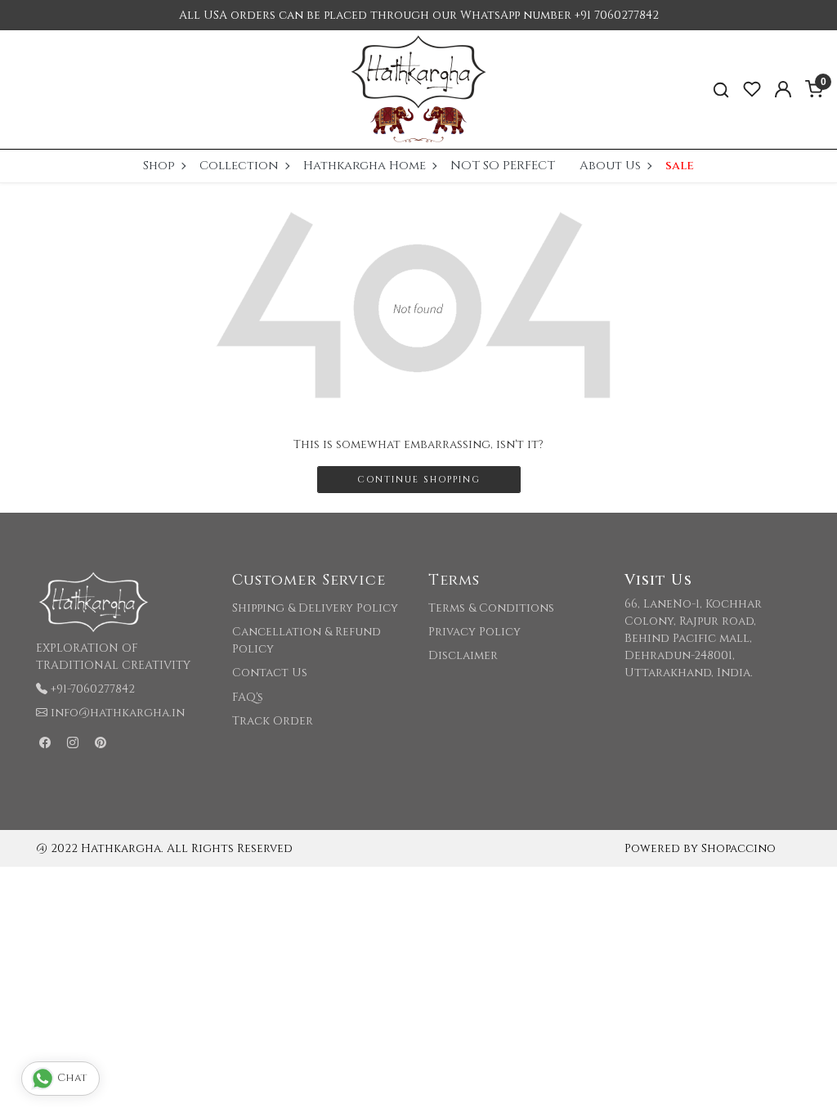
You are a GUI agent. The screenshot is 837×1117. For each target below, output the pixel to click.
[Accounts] (783, 89)
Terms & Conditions (491, 608)
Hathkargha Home (364, 165)
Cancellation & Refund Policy (306, 640)
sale (679, 165)
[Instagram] (73, 743)
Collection (239, 165)
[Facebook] (45, 743)
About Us (610, 165)
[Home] (418, 89)
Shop (159, 165)
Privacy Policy (474, 631)
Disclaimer (463, 655)
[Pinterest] (101, 743)
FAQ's (247, 697)
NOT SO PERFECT (502, 165)
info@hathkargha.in (118, 712)
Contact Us (269, 672)
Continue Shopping (419, 479)
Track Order (272, 721)
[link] (720, 89)
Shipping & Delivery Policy (315, 608)
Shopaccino (738, 848)
